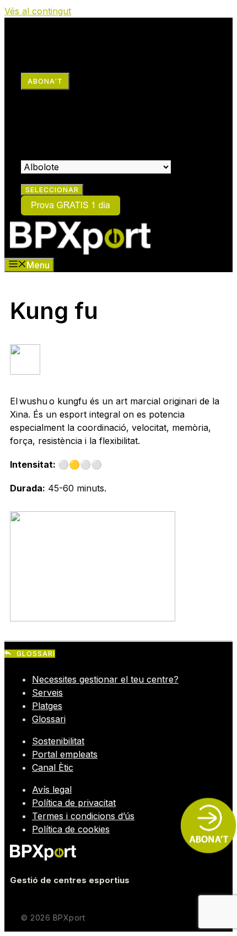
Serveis (47, 692)
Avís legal (52, 789)
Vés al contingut (37, 11)
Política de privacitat (74, 802)
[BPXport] (80, 251)
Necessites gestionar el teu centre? (105, 679)
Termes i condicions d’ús (83, 815)
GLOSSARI (36, 654)
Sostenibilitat (58, 740)
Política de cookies (71, 829)
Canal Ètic (52, 767)
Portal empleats (65, 754)
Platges (47, 705)
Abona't (45, 81)
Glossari (49, 718)
